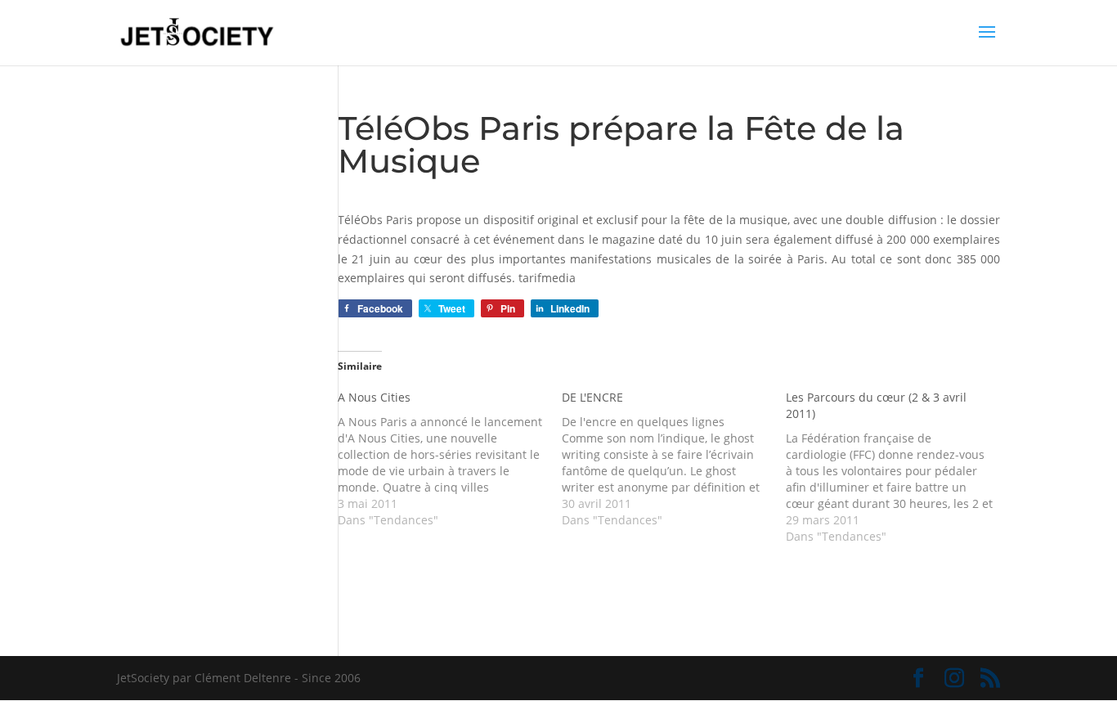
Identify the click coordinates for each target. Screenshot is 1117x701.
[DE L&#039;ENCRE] (674, 458)
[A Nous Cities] (450, 458)
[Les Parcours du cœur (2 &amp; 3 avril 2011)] (898, 467)
